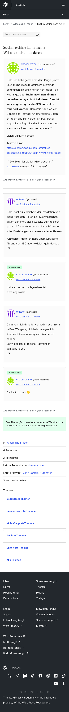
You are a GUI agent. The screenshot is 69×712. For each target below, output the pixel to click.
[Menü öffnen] (64, 5)
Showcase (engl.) (46, 581)
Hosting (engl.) (12, 592)
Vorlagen (41, 598)
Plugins (40, 592)
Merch (41, 625)
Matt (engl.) (11, 642)
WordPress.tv (12, 625)
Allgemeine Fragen (23, 24)
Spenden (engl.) (47, 620)
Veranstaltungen (45, 614)
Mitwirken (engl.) (46, 608)
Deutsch (16, 668)
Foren (6, 14)
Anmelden (13, 166)
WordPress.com (14, 636)
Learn (6, 608)
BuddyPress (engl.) (16, 653)
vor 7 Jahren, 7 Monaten (33, 69)
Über (6, 581)
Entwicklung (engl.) (14, 620)
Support (8, 614)
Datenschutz (10, 598)
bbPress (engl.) (13, 647)
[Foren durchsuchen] (37, 34)
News (6, 586)
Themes (41, 586)
